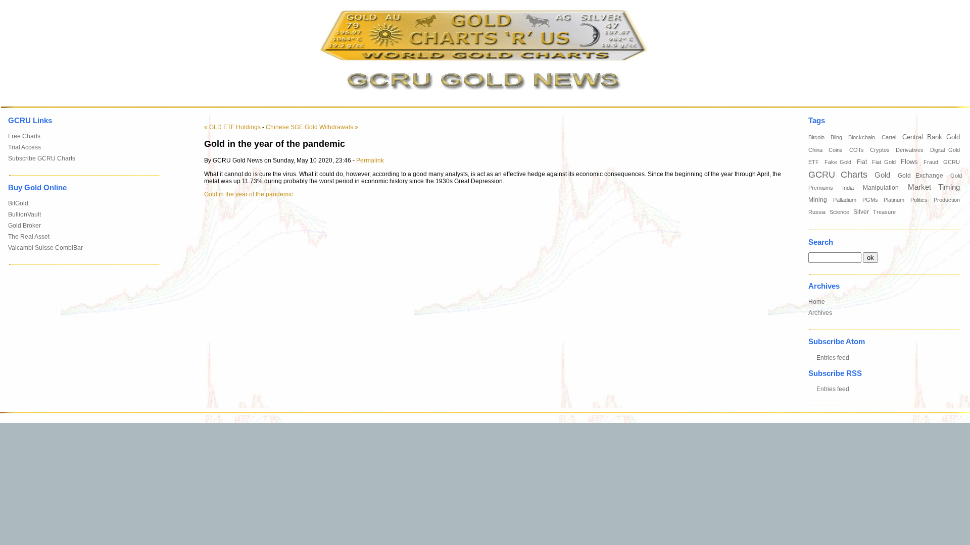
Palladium (844, 200)
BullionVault (24, 214)
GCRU (951, 162)
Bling (836, 137)
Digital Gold (945, 150)
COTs (856, 150)
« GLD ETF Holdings (232, 127)
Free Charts (24, 136)
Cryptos (880, 150)
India (848, 188)
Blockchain (861, 137)
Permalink (370, 160)
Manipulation (881, 187)
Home (816, 301)
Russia (817, 212)
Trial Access (24, 147)
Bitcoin (816, 137)
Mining (817, 199)
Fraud (931, 162)
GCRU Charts (837, 175)
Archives (820, 312)
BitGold (18, 203)
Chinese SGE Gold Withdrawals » (312, 127)
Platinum (894, 200)
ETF (813, 162)
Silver (861, 211)
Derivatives (910, 150)
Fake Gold (838, 162)
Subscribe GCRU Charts (41, 158)
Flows (909, 162)
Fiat (862, 162)
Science (839, 212)
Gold (882, 175)
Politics (919, 200)
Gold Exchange (920, 175)
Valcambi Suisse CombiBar (45, 247)
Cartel (889, 137)
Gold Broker (24, 225)
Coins (836, 150)
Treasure (884, 212)
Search (820, 242)
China (815, 150)
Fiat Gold (884, 162)
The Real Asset (29, 236)
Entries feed (832, 357)
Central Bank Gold (931, 137)
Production (947, 200)
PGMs (870, 200)
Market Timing (934, 187)
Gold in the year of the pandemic (248, 194)
